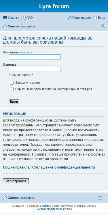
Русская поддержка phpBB (54, 208)
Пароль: (9, 64)
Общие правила (16, 167)
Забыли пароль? (21, 74)
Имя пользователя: (18, 52)
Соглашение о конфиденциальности (63, 167)
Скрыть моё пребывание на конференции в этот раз (53, 89)
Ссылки (13, 17)
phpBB (44, 205)
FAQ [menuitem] (29, 17)
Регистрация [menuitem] (81, 17)
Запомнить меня (27, 82)
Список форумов (21, 197)
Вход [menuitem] (101, 17)
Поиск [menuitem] (103, 27)
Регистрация (15, 181)
